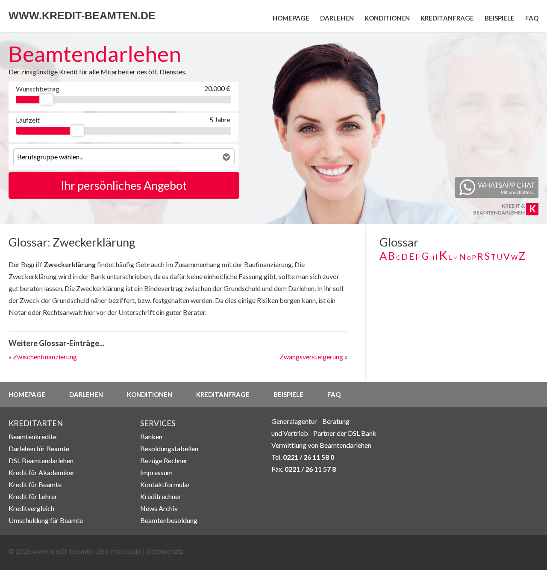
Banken (151, 436)
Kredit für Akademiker (42, 472)
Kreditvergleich (31, 508)
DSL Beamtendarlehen (41, 460)
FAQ (531, 18)
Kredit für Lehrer (33, 496)
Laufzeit (28, 120)
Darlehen (337, 18)
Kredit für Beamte (35, 484)
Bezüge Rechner (164, 460)
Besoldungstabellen (169, 448)
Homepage (291, 18)
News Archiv (159, 508)
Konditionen (387, 18)
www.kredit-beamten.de (82, 15)
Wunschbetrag (37, 89)
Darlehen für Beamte (39, 448)
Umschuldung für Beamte (46, 520)
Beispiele (500, 18)
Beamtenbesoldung (168, 520)
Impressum (156, 472)
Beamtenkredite (32, 436)
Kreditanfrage (447, 18)
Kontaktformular (165, 484)
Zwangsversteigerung (311, 357)
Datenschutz (164, 551)
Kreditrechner (160, 496)
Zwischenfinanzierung (45, 357)
